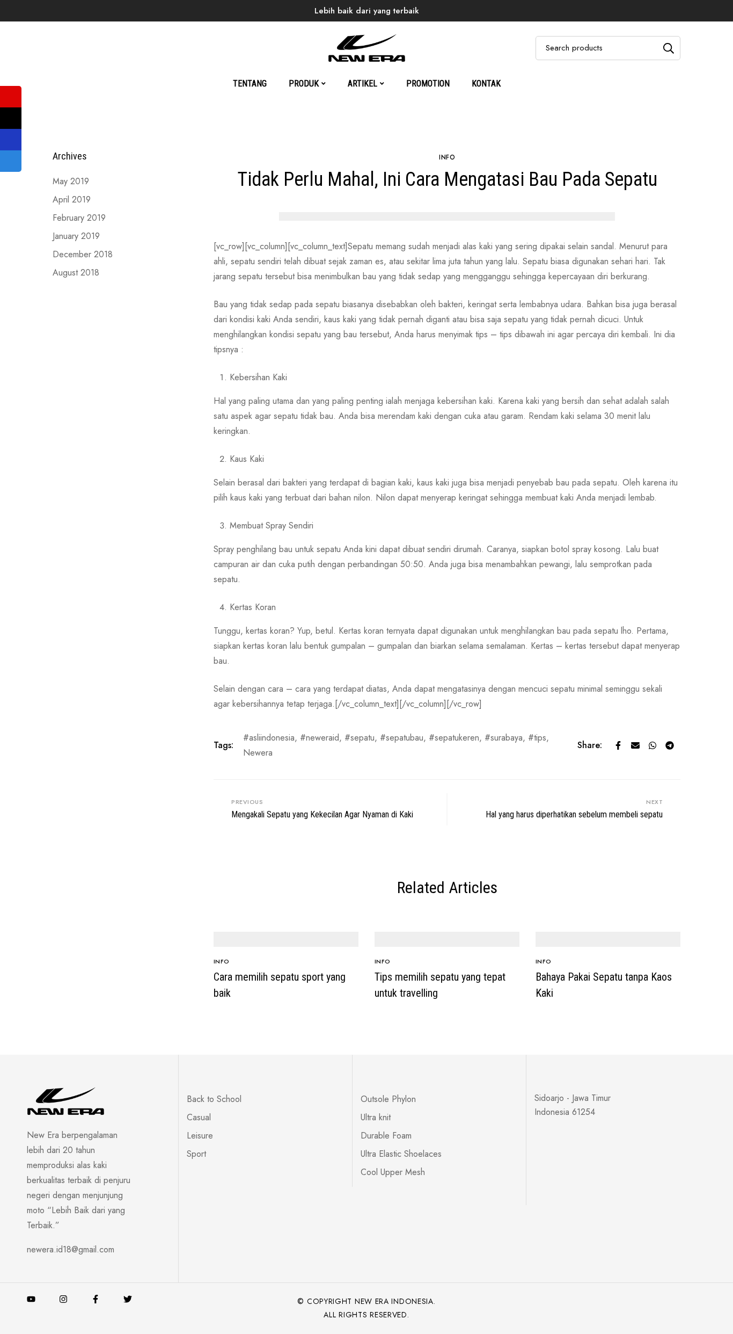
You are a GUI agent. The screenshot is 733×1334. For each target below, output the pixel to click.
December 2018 (83, 254)
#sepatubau (401, 737)
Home (227, 29)
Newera (258, 752)
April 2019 (72, 199)
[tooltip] (10, 96)
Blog (265, 29)
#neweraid (319, 737)
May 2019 (71, 181)
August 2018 (76, 272)
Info (298, 29)
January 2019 (76, 236)
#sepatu (359, 737)
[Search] (668, 48)
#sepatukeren (454, 737)
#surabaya (504, 737)
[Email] (635, 745)
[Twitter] (127, 1299)
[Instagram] (63, 1299)
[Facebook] (618, 745)
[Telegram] (669, 745)
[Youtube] (31, 1299)
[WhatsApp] (652, 745)
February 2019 (79, 218)
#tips (537, 737)
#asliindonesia (269, 737)
